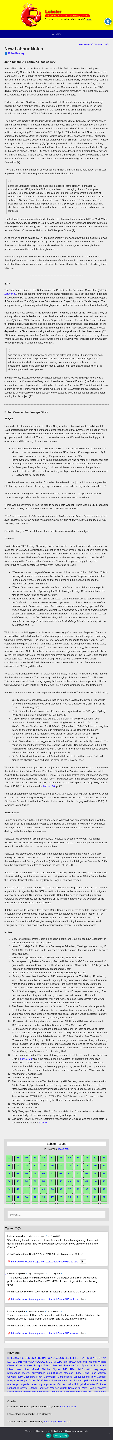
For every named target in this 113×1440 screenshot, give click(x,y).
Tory (93, 1376)
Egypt (85, 1365)
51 (52, 1181)
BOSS (40, 1380)
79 (17, 1165)
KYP (103, 1358)
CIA (50, 1358)
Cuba (77, 1365)
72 (78, 1165)
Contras (101, 1376)
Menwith (57, 1365)
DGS (61, 1358)
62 (60, 1173)
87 (52, 1157)
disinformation (84, 1369)
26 (60, 1197)
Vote (84, 1388)
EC (13, 1358)
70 (95, 1165)
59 (86, 1173)
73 (69, 1165)
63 (52, 1173)
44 (9, 1189)
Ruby (20, 1376)
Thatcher (92, 1361)
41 (35, 1189)
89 (35, 1157)
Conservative (65, 1376)
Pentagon (68, 1365)
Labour (77, 1376)
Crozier (61, 1384)
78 (26, 1165)
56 (9, 1181)
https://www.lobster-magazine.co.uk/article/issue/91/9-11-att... (45, 1261)
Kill (79, 1388)
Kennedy (21, 1365)
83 (86, 1157)
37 (69, 1189)
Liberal (86, 1376)
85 (69, 1157)
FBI (77, 1358)
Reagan (38, 1365)
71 (86, 1165)
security (26, 1373)
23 (86, 1197)
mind (49, 1373)
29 (35, 1197)
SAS (42, 1361)
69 (104, 1165)
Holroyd (78, 1384)
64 (43, 1173)
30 (26, 1197)
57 (104, 1173)
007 (17, 1358)
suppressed (50, 1384)
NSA (37, 1361)
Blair (65, 1361)
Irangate (11, 1380)
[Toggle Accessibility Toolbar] (107, 21)
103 (22, 1358)
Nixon (30, 1365)
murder (11, 1384)
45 (104, 1181)
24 (78, 1197)
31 (17, 1197)
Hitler (26, 1369)
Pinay (39, 1376)
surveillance (38, 1373)
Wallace (54, 1388)
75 (52, 1165)
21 (104, 1197)
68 (9, 1173)
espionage (100, 1369)
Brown (72, 1361)
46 (95, 1181)
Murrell (35, 1369)
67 (17, 1173)
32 (9, 1197)
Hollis (70, 1384)
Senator (72, 1388)
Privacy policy (60, 1435)
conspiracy (74, 1380)
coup (83, 1380)
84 (78, 1157)
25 (69, 1197)
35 (86, 1189)
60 (78, 1173)
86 (60, 1157)
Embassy (100, 1388)
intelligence (99, 1380)
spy (40, 1384)
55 (17, 1181)
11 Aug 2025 (55, 1236)
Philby (78, 1373)
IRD (87, 1358)
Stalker (33, 1388)
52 (43, 1181)
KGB (97, 1358)
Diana (86, 1373)
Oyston (57, 1369)
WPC (60, 1361)
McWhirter (89, 1384)
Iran (91, 1365)
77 (35, 1165)
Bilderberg (29, 1376)
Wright (63, 1388)
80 (9, 1165)
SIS (48, 1361)
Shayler (24, 1388)
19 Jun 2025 (55, 1311)
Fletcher (46, 1369)
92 (9, 1157)
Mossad (48, 1380)
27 (52, 1197)
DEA (55, 1358)
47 (86, 1181)
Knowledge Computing (56, 1421)
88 (43, 1157)
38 (60, 1189)
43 (17, 1189)
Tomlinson (43, 1388)
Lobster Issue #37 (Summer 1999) (92, 44)
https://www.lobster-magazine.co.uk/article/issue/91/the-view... (45, 1333)
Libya (10, 1369)
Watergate (22, 1380)
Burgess (57, 1373)
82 (95, 1157)
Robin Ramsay (16, 53)
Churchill (82, 1361)
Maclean (68, 1373)
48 (78, 1181)
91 (17, 1157)
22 (95, 1197)
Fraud (91, 1388)
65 (35, 1173)
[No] (109, 1433)
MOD (31, 1361)
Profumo (101, 1384)
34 (49, 786)
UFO (53, 1361)
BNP (44, 1358)
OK (48, 1435)
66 (26, 1173)
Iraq (96, 1365)
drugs (89, 1380)
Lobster (53, 11)
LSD (15, 1361)
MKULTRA (68, 1369)
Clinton (11, 1365)
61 (69, 1173)
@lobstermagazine (36, 1236)
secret (33, 1384)
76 (43, 1165)
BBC (27, 1358)
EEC (66, 1358)
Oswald (11, 1376)
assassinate (60, 1380)
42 (26, 1189)
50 (60, 1181)
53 (35, 1181)
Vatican (102, 1373)
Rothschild (13, 1388)
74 (60, 1165)
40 (43, 1189)
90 (26, 1157)
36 (78, 1189)
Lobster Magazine (16, 1236)
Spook (32, 1380)
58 (95, 1173)
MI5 (20, 1361)
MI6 (25, 1361)
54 (26, 1181)
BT (8, 1358)
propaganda (13, 1373)
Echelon (47, 1365)
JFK (92, 1358)
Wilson (102, 1361)
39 (52, 1189)
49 (69, 1181)
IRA (82, 1358)
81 (104, 1157)
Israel (102, 1365)
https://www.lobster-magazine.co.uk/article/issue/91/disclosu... (45, 1299)
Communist (50, 1376)
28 (43, 1197)
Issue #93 (63, 1149)
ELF (72, 1358)
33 (10, 293)
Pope (93, 1373)
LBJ (9, 1361)
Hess (18, 1369)
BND (33, 1358)
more (89, 19)
